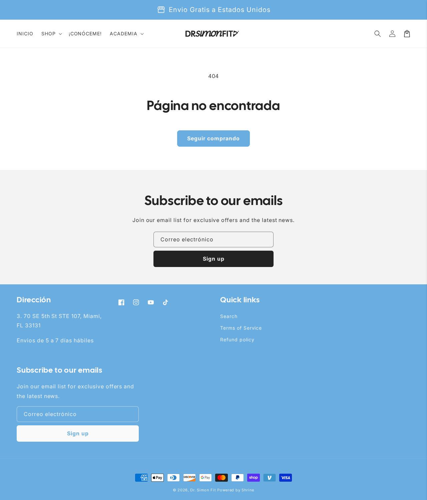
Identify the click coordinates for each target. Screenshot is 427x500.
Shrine (248, 490)
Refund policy (237, 339)
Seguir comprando (213, 138)
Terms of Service (241, 328)
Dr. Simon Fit (203, 490)
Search (229, 316)
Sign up (214, 258)
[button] (51, 34)
